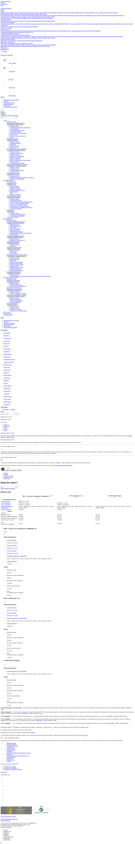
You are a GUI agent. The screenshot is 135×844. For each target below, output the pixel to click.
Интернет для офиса (25, 21)
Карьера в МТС (11, 750)
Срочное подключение (16, 208)
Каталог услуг (94, 12)
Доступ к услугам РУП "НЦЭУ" (77, 24)
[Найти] (17, 413)
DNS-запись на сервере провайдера (95, 24)
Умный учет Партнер (27, 46)
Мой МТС (25, 713)
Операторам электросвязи (7, 38)
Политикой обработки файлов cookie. (62, 465)
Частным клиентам (6, 1)
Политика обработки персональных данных (18, 753)
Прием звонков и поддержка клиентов (11, 36)
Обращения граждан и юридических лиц (18, 755)
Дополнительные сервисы (38, 17)
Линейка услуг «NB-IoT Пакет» (41, 46)
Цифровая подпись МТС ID (25, 32)
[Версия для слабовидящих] (2, 7)
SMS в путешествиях (63, 15)
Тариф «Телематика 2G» (38, 45)
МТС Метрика (97, 31)
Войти (2, 112)
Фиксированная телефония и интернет (11, 17)
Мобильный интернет (6, 14)
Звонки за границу (75, 15)
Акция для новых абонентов (106, 12)
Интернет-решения (6, 19)
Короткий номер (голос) (44, 36)
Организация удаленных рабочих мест (29, 12)
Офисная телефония (9, 22)
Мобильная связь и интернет (11, 100)
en (2, 5)
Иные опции (43, 14)
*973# (45, 720)
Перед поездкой (105, 15)
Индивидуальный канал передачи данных (38, 24)
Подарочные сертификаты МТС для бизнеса (26, 18)
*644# (117, 723)
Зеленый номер (81, 36)
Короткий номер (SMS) (57, 36)
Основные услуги (26, 17)
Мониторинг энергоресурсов (8, 43)
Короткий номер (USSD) (70, 36)
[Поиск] (16, 117)
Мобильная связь (11, 743)
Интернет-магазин (9, 104)
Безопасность (4, 26)
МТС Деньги (7, 105)
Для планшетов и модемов (56, 12)
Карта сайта (4, 772)
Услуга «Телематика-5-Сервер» (24, 43)
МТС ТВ (6, 101)
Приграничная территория (116, 15)
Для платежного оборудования (82, 12)
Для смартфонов (43, 12)
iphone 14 (6, 424)
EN (3, 411)
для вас (6, 429)
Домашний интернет (9, 102)
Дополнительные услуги (7, 18)
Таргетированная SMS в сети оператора (81, 31)
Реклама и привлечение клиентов (10, 31)
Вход (2, 97)
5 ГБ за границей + (6, 504)
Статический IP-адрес (21, 24)
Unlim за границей (6, 509)
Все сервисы (4, 330)
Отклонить (13, 470)
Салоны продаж (8, 315)
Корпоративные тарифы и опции (9, 12)
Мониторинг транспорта (7, 40)
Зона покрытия (11, 757)
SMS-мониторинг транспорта (35, 40)
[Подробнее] (37, 498)
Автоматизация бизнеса (7, 33)
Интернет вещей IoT (6, 46)
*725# (30, 713)
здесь (2, 709)
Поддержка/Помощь (6, 8)
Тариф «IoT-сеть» (16, 46)
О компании (4, 4)
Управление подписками (10, 107)
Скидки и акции (50, 17)
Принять (19, 470)
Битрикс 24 (17, 33)
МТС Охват (19, 35)
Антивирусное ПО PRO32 (31, 26)
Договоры (9, 751)
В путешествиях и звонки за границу (10, 15)
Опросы (9, 761)
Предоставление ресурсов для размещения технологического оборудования (35, 38)
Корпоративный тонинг (64, 31)
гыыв (5, 427)
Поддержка (5, 409)
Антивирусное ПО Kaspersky (16, 26)
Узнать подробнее (5, 820)
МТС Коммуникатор (24, 31)
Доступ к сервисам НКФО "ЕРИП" (59, 24)
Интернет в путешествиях (51, 15)
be (1, 5)
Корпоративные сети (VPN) (39, 21)
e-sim (5, 430)
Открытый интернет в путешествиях (7, 507)
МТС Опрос (33, 31)
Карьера (13, 409)
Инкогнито (34, 36)
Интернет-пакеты (35, 14)
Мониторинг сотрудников (8, 42)
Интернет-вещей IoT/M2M (8, 39)
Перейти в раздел (11, 121)
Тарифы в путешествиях (27, 15)
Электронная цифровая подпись (9, 32)
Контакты (9, 754)
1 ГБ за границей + (6, 503)
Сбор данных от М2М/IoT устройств (10, 45)
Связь (2, 11)
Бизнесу (3, 2)
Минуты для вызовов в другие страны (90, 15)
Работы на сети (11, 760)
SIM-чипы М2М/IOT (50, 45)
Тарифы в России (39, 15)
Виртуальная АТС (15, 21)
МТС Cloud (4, 47)
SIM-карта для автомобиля (45, 18)
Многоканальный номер (92, 36)
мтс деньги (7, 426)
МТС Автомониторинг (20, 40)
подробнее (32, 732)
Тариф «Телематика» (26, 45)
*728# (115, 716)
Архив (116, 12)
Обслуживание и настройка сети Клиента (117, 24)
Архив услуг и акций (6, 28)
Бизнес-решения (5, 29)
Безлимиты (27, 14)
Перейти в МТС (5, 49)
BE (1, 411)
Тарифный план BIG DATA (8, 35)
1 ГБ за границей (5, 501)
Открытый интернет (18, 14)
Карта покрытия (10, 488)
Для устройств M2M (68, 12)
